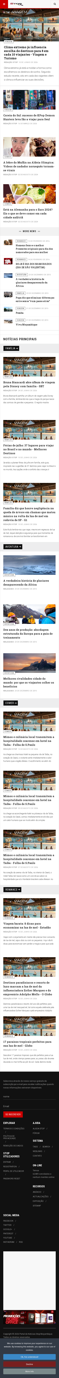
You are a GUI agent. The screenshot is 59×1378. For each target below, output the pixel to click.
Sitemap (37, 1206)
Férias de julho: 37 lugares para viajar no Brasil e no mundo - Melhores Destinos (28, 449)
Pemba (19, 312)
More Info (29, 1371)
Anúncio (37, 1192)
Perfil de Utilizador (13, 1171)
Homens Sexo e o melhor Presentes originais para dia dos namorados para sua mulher (34, 249)
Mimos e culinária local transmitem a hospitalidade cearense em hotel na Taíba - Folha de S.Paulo (28, 740)
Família (10, 348)
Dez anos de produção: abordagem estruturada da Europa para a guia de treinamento (28, 633)
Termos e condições (13, 1128)
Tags (35, 1147)
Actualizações (40, 1196)
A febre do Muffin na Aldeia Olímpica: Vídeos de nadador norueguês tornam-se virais (28, 166)
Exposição (38, 1201)
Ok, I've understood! (29, 1356)
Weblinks (37, 1151)
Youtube (7, 1238)
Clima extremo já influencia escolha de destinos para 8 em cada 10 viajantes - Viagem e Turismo (26, 52)
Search (46, 1147)
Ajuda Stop (39, 1128)
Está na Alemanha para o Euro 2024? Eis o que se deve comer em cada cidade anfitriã (28, 213)
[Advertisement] (29, 1280)
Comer (9, 703)
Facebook (8, 1221)
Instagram (8, 1242)
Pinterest (8, 1233)
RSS (21, 1242)
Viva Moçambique (26, 324)
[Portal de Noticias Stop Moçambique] (16, 4)
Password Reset (11, 1179)
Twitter (7, 1225)
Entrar (7, 1162)
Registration (10, 1166)
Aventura (11, 546)
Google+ (7, 1229)
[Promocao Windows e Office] (29, 1317)
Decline (29, 1364)
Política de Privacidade (9, 1137)
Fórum (36, 1133)
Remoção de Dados (13, 1146)
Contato (37, 1156)
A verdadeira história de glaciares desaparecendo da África (31, 282)
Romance (11, 889)
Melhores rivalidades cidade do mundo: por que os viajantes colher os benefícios (28, 682)
